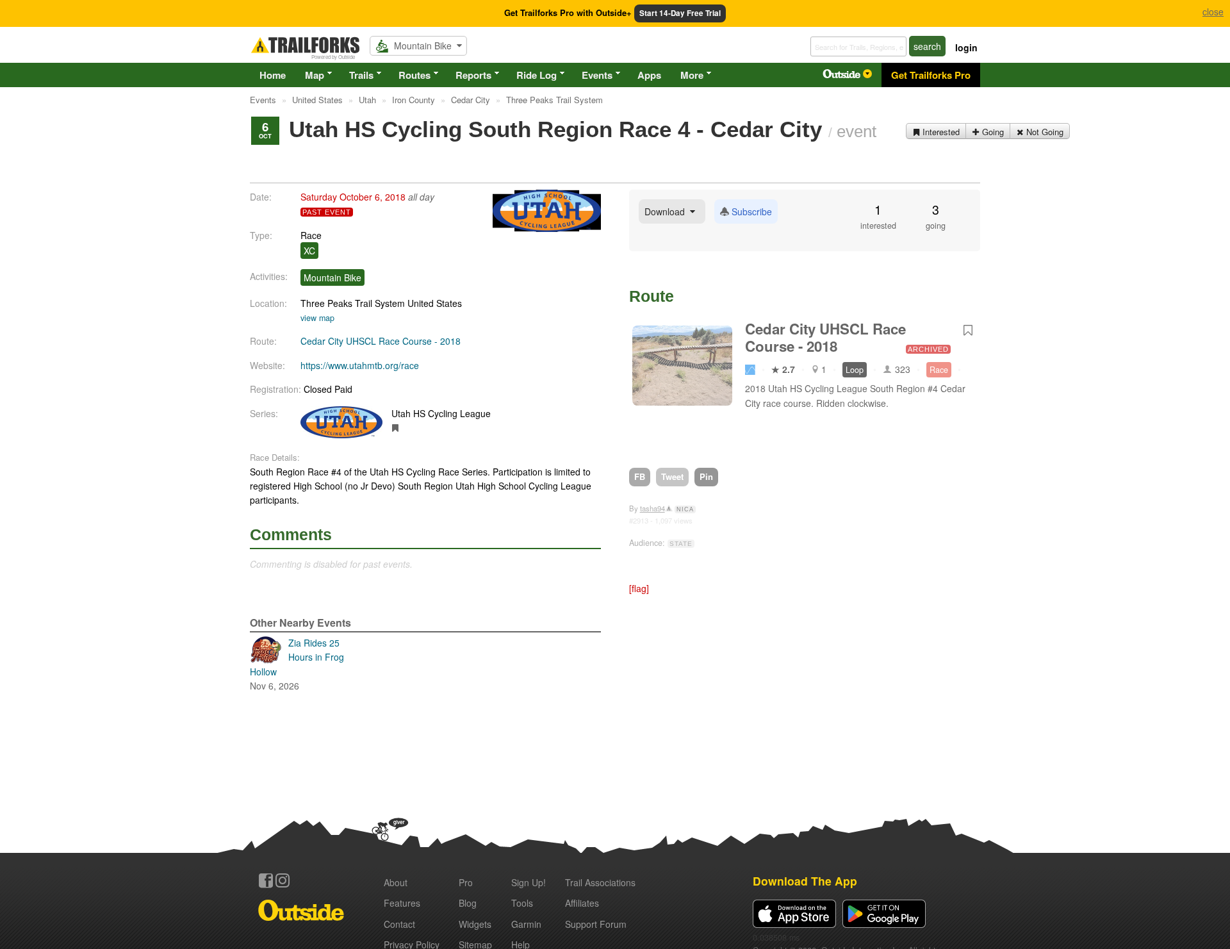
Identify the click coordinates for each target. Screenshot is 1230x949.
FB (639, 476)
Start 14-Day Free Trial (680, 13)
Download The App (805, 881)
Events (597, 75)
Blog (468, 902)
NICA (685, 509)
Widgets (475, 924)
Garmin (526, 924)
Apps (649, 75)
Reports (473, 75)
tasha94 (652, 508)
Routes (414, 75)
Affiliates (582, 902)
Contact (399, 924)
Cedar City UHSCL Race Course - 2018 (380, 340)
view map (317, 318)
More (691, 75)
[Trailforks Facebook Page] (266, 880)
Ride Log (536, 75)
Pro (466, 882)
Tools (522, 902)
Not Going (1043, 132)
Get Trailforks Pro (931, 75)
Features (402, 902)
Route (651, 296)
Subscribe (750, 211)
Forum (596, 924)
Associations (600, 882)
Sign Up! (528, 882)
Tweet (672, 476)
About (395, 882)
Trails (361, 75)
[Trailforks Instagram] (282, 880)
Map (314, 75)
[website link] (395, 427)
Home (272, 75)
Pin (706, 476)
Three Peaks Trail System (352, 303)
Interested (940, 132)
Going (992, 132)
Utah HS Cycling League (441, 413)
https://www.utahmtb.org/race (359, 365)
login (966, 47)
